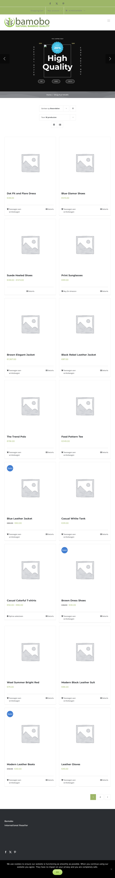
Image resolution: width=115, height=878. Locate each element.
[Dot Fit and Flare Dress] (30, 162)
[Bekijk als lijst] (60, 125)
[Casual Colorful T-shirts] (30, 569)
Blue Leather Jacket (19, 518)
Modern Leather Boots (21, 764)
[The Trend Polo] (30, 405)
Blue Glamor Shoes (73, 193)
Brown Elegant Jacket (21, 354)
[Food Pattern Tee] (84, 405)
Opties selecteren (16, 616)
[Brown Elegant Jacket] (30, 324)
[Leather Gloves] (84, 733)
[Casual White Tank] (84, 487)
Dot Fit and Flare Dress (21, 193)
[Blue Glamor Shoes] (84, 162)
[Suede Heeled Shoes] (30, 244)
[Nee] (111, 869)
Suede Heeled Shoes (19, 275)
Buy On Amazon (69, 291)
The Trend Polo (16, 436)
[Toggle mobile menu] (109, 20)
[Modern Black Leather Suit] (84, 651)
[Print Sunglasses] (84, 244)
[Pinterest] (15, 852)
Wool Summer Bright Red (23, 682)
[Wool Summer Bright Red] (30, 651)
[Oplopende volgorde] (73, 108)
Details (51, 209)
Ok (57, 872)
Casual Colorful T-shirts (21, 600)
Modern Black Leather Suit (78, 682)
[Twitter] (10, 852)
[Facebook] (5, 852)
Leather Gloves (70, 764)
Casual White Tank (73, 518)
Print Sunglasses (72, 275)
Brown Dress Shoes (73, 600)
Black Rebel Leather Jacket (78, 354)
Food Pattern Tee (72, 436)
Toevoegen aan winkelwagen (15, 210)
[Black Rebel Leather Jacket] (84, 324)
